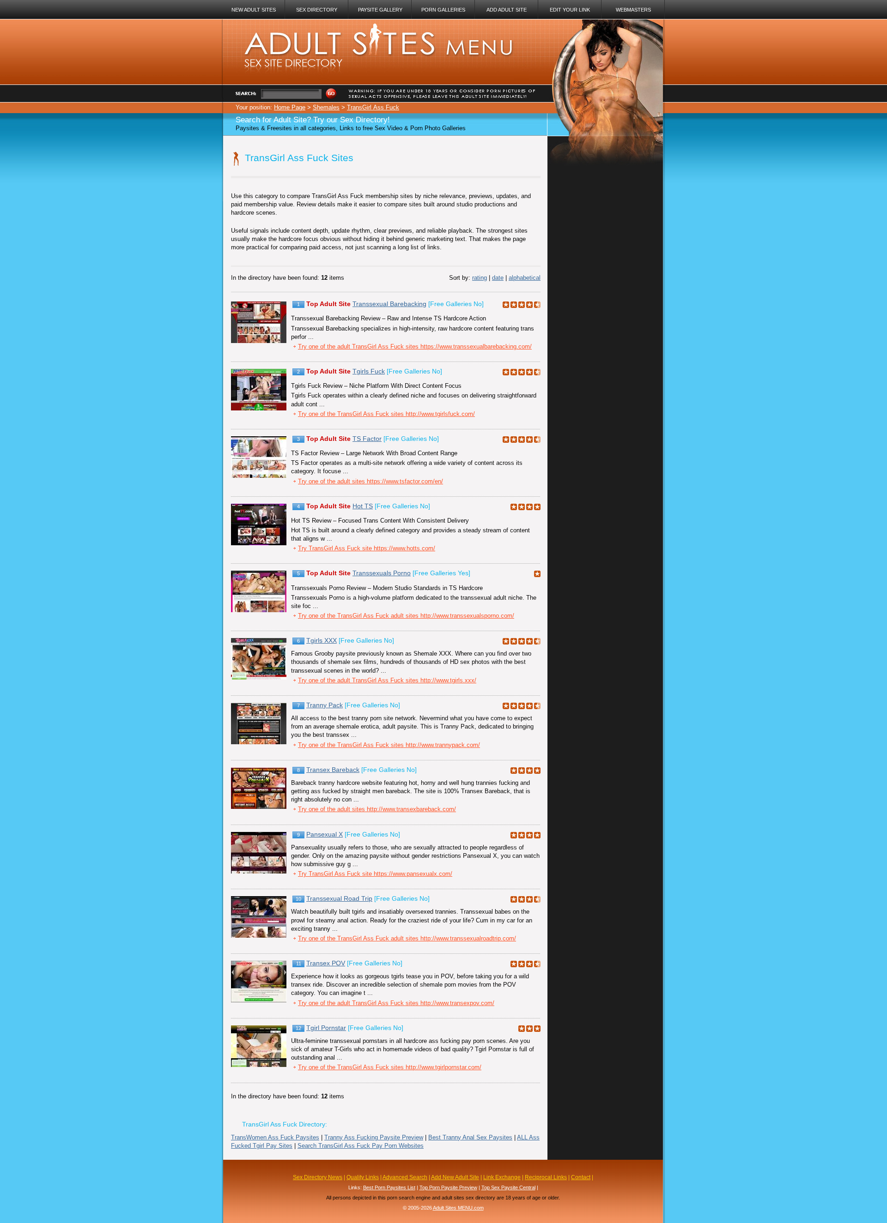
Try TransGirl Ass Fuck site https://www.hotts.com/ (366, 548)
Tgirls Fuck (368, 371)
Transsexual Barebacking (389, 303)
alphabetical (525, 277)
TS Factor (367, 438)
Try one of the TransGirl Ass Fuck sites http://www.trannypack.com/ (389, 744)
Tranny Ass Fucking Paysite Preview (373, 1137)
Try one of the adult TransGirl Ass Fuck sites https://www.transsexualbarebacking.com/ (415, 346)
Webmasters (633, 9)
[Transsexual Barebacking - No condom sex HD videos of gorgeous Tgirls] (258, 340)
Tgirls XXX (321, 640)
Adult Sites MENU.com (458, 1208)
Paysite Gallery (380, 9)
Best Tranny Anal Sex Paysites (470, 1137)
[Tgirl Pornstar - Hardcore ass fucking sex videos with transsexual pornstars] (258, 1064)
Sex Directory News (317, 1177)
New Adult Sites (253, 9)
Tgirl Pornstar (326, 1027)
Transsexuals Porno (381, 573)
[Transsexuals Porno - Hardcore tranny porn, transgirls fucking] (258, 610)
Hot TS (362, 506)
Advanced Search (405, 1177)
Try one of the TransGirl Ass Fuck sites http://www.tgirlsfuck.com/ (386, 413)
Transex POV (325, 963)
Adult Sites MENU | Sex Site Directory (368, 28)
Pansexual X (324, 834)
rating (479, 277)
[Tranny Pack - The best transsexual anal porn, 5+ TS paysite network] (258, 742)
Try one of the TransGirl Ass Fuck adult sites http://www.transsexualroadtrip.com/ (407, 938)
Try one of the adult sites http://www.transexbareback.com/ (377, 809)
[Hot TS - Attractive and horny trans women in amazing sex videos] (258, 543)
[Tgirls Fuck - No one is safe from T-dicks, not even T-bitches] (258, 408)
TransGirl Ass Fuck (373, 107)
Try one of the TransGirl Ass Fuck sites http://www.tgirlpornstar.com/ (389, 1067)
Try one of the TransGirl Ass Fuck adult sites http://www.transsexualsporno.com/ (406, 615)
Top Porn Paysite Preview (448, 1187)
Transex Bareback (332, 769)
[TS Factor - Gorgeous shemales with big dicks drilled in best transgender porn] (258, 475)
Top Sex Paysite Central (508, 1187)
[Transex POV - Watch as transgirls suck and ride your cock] (258, 1000)
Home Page (289, 107)
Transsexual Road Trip (339, 898)
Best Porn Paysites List (389, 1187)
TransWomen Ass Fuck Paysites (275, 1137)
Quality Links (362, 1177)
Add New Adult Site (455, 1177)
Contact (580, 1177)
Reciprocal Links (546, 1177)
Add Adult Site (506, 9)
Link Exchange (502, 1177)
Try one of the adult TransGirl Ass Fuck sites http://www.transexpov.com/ (396, 1003)
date (498, 277)
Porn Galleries (443, 9)
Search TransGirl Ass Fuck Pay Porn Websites (361, 1145)
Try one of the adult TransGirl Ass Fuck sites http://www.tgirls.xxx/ (387, 680)
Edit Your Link (570, 9)
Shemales (326, 107)
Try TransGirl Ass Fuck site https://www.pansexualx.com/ (375, 873)
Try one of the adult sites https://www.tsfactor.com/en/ (370, 481)
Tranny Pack (324, 705)
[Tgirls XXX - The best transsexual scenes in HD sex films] (258, 677)
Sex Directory (316, 9)
